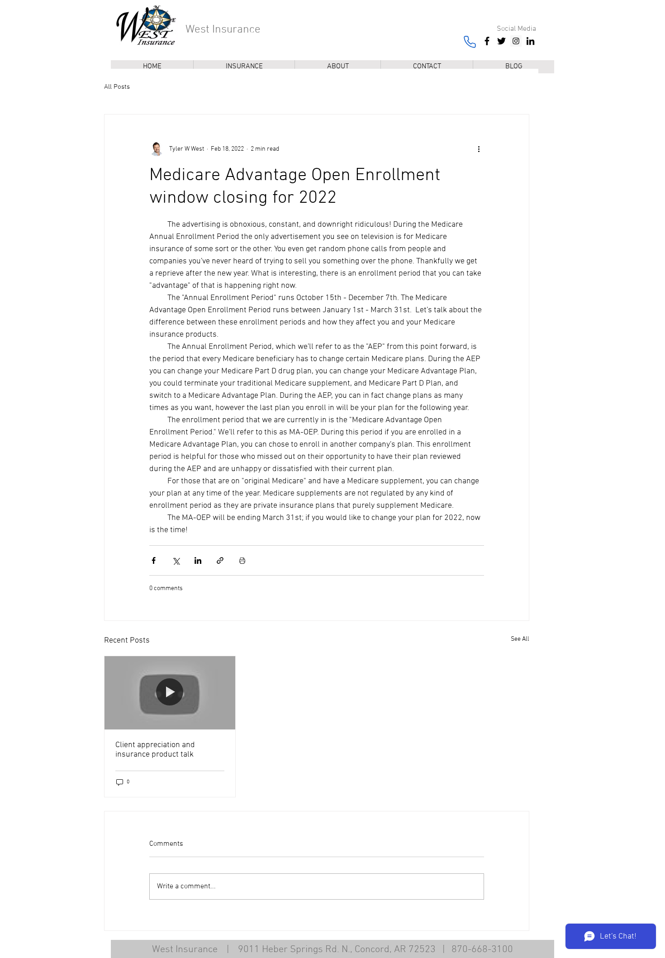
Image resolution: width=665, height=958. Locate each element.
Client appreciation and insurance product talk (155, 749)
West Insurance (223, 30)
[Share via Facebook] (153, 560)
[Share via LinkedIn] (198, 560)
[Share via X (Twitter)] (175, 560)
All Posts (117, 87)
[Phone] (470, 42)
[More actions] (478, 148)
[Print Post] (242, 560)
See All (520, 639)
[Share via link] (220, 560)
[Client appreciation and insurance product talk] (169, 692)
